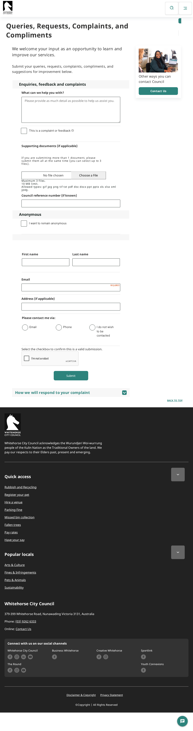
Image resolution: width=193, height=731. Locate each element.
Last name (80, 254)
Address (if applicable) (38, 299)
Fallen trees (13, 525)
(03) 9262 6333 (25, 621)
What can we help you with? (42, 93)
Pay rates (11, 532)
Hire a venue (13, 502)
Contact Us (158, 91)
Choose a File (88, 175)
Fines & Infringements (20, 572)
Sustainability (14, 587)
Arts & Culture (15, 565)
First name (30, 254)
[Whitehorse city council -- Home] (7, 8)
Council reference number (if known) (49, 195)
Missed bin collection (19, 517)
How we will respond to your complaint (52, 392)
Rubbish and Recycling (21, 487)
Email (25, 279)
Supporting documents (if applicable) (49, 146)
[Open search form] (171, 8)
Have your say (15, 540)
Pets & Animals (15, 580)
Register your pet (17, 495)
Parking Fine (13, 510)
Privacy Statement (111, 695)
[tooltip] (72, 130)
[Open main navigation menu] (185, 8)
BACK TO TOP (175, 400)
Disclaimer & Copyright (81, 695)
